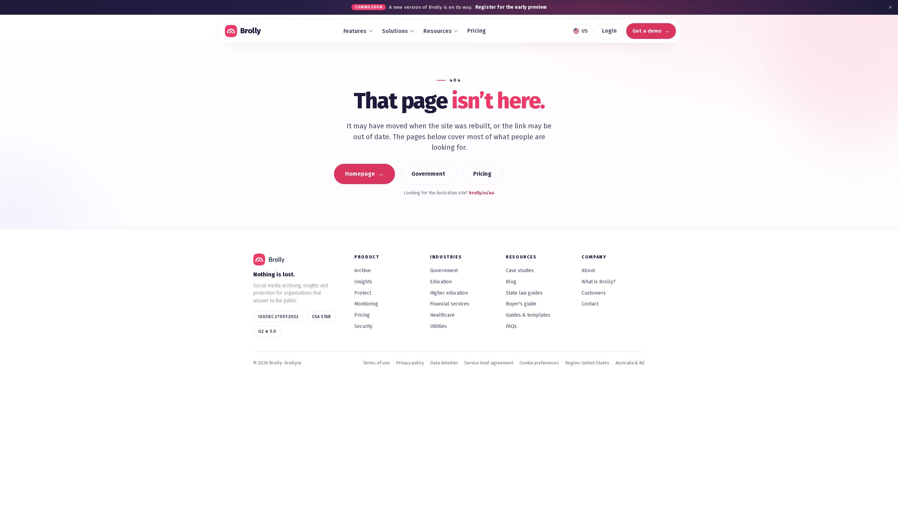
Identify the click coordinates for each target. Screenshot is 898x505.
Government (428, 173)
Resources (437, 31)
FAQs (511, 326)
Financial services (449, 304)
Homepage (360, 173)
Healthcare (442, 315)
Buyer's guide (521, 304)
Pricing (476, 30)
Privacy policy (410, 362)
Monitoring (366, 304)
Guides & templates (528, 315)
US (585, 31)
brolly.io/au (481, 192)
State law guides (524, 293)
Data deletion (444, 362)
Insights (363, 282)
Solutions (395, 31)
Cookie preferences (539, 362)
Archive (362, 271)
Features (355, 31)
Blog (511, 282)
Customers (594, 293)
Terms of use (376, 362)
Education (441, 282)
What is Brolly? (599, 282)
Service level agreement (488, 362)
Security (363, 326)
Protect (362, 293)
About (588, 271)
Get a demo (647, 31)
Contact (590, 304)
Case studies (520, 271)
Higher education (449, 293)
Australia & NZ (630, 362)
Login (609, 30)
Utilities (438, 326)
